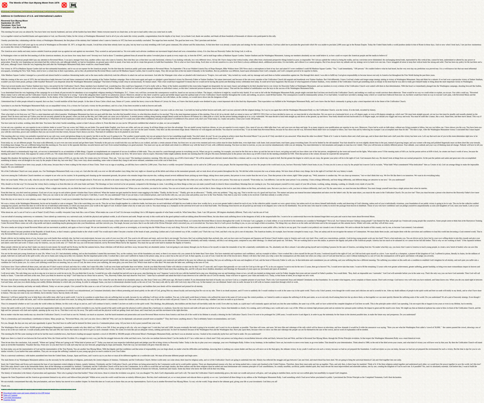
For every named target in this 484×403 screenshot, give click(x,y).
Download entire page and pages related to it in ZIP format (26, 393)
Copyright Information (12, 397)
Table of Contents (10, 395)
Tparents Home (9, 400)
